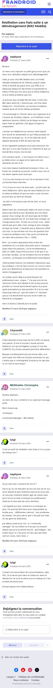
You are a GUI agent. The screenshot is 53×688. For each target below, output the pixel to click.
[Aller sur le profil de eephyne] (5, 59)
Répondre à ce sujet (26, 46)
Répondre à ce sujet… (19, 629)
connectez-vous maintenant (16, 617)
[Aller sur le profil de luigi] (5, 442)
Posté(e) (20, 60)
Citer (11, 319)
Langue (10, 677)
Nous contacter (21, 680)
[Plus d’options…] (48, 58)
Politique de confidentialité (31, 677)
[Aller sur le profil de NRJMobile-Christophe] (5, 387)
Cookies (35, 680)
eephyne (10, 34)
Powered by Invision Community (26, 684)
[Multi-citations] (4, 319)
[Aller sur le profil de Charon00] (5, 332)
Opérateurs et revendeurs (32, 37)
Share (13, 645)
